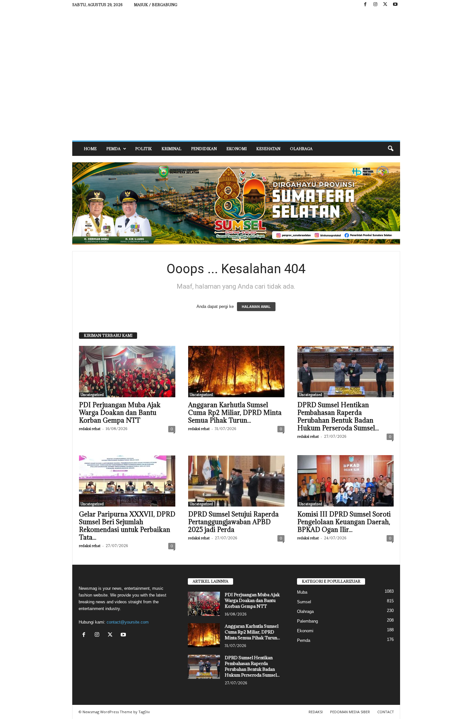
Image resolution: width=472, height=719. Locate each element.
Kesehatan (268, 148)
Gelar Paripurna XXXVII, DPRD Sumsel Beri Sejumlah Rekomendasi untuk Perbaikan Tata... (127, 526)
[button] (390, 149)
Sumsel (304, 601)
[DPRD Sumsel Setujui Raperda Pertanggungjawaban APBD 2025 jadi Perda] (236, 481)
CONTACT (385, 711)
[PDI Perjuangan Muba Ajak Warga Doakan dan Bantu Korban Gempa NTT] (127, 371)
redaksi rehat (90, 428)
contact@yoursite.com (128, 622)
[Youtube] (395, 4)
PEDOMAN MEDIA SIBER (350, 711)
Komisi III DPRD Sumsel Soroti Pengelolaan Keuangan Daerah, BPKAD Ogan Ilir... (344, 522)
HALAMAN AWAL (256, 307)
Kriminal (171, 148)
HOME (90, 148)
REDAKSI (316, 711)
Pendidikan (204, 148)
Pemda (113, 148)
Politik (143, 148)
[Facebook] (365, 4)
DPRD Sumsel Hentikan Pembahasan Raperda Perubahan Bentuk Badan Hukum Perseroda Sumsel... (338, 416)
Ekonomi (236, 148)
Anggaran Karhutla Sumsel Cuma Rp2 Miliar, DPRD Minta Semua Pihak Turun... (235, 413)
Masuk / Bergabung (155, 4)
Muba (302, 592)
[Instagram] (375, 4)
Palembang (307, 621)
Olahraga (301, 148)
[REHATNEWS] (236, 74)
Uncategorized (92, 394)
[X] (385, 4)
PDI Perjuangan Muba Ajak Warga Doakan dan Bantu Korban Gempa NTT (120, 413)
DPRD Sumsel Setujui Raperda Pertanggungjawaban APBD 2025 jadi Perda (233, 522)
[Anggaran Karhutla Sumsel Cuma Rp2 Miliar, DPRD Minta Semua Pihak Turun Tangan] (236, 371)
